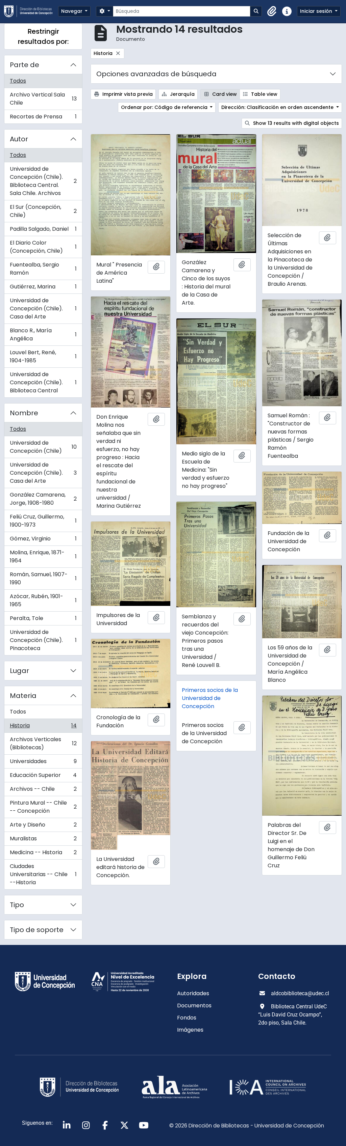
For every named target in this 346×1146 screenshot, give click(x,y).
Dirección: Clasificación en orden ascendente (278, 107)
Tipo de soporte (37, 929)
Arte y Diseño (43, 826)
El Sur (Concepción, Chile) (43, 211)
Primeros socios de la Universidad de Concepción (210, 698)
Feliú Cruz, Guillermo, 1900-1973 (43, 521)
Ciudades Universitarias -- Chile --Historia (43, 874)
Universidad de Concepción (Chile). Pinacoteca (43, 640)
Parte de (24, 64)
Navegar (72, 11)
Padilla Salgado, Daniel (43, 230)
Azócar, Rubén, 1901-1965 (43, 600)
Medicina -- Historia (43, 854)
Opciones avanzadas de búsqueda (156, 74)
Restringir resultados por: (43, 36)
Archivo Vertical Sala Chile (43, 99)
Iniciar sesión (316, 11)
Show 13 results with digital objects (295, 123)
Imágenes (190, 1030)
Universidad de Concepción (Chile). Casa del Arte (43, 308)
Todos (18, 81)
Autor (19, 139)
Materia (23, 695)
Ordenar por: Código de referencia (165, 107)
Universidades (43, 762)
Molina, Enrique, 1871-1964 (43, 556)
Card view (224, 94)
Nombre (24, 413)
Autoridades (193, 993)
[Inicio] (31, 11)
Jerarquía (182, 94)
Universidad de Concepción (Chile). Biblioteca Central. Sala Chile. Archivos (43, 181)
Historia (43, 727)
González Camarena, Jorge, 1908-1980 (43, 499)
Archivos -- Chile (43, 790)
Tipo (17, 905)
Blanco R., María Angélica (43, 334)
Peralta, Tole (43, 619)
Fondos (186, 1018)
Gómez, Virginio (43, 540)
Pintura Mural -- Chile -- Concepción (43, 807)
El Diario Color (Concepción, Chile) (43, 247)
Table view (263, 94)
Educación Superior (43, 776)
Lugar (19, 670)
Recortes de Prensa (43, 118)
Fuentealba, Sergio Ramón (43, 269)
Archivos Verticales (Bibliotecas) (43, 743)
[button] (272, 11)
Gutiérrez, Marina (43, 288)
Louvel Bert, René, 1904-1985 (43, 356)
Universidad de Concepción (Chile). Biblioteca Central (43, 382)
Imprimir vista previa (127, 94)
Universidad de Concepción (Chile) (43, 447)
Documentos (194, 1005)
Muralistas (43, 840)
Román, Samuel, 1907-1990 (43, 578)
